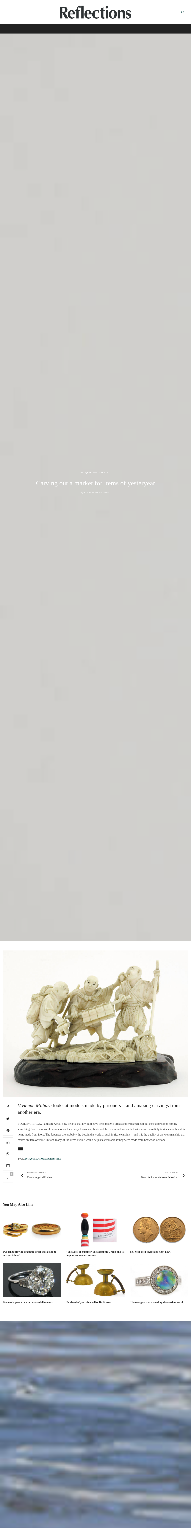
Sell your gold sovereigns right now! (150, 1251)
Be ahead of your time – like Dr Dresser (88, 1302)
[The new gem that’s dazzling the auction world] (159, 1280)
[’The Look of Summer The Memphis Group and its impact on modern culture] (95, 1230)
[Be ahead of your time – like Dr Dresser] (95, 1280)
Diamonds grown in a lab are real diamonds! (28, 1302)
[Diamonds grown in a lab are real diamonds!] (32, 1280)
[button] (20, 1148)
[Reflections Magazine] (95, 12)
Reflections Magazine (97, 492)
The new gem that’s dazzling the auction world (156, 1302)
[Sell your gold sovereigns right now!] (159, 1230)
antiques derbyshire (48, 1159)
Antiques (85, 473)
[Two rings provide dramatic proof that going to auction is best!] (32, 1230)
